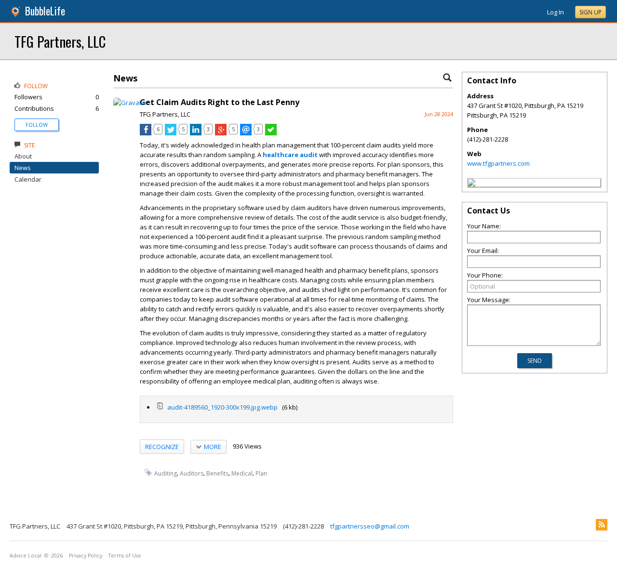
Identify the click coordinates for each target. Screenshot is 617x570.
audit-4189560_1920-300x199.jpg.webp (222, 407)
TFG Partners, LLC (60, 41)
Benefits (217, 473)
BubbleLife (45, 10)
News (22, 167)
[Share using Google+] (221, 133)
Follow (37, 124)
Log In (555, 12)
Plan (261, 473)
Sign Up (590, 12)
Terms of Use (124, 555)
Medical (242, 473)
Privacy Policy (85, 555)
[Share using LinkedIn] (195, 133)
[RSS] (601, 524)
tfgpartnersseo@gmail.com (369, 526)
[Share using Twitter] (170, 133)
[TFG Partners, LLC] (471, 184)
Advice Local (25, 555)
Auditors (191, 473)
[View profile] (130, 102)
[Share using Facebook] (145, 133)
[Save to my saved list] (271, 133)
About (23, 156)
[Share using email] (246, 133)
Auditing (165, 473)
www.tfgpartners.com (498, 163)
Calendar (27, 179)
